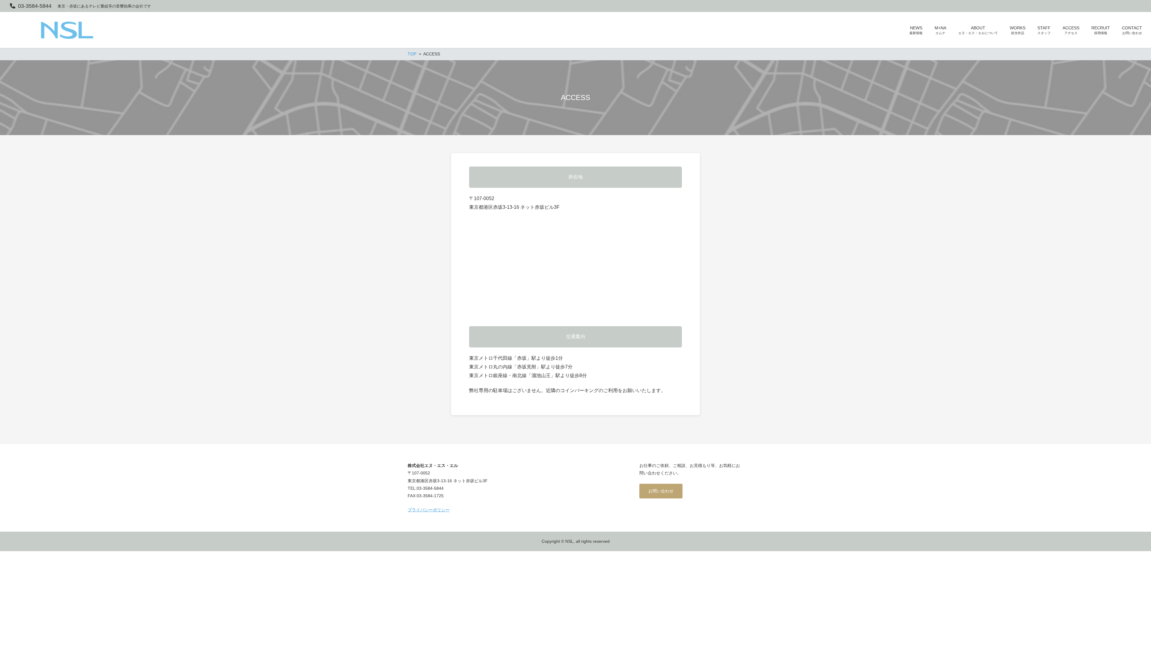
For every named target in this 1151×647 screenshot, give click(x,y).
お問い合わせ (661, 491)
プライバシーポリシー (429, 509)
